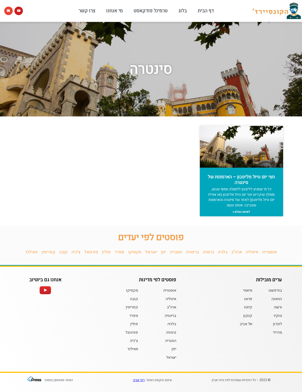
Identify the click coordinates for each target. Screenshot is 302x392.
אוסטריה (269, 252)
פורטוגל (91, 252)
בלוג (182, 10)
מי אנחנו (114, 10)
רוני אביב (139, 380)
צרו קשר (87, 10)
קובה (63, 252)
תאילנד (31, 252)
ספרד (119, 252)
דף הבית (206, 10)
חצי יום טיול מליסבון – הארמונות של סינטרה (241, 180)
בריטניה (192, 252)
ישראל (151, 252)
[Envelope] (8, 11)
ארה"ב (236, 252)
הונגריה (176, 252)
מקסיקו (134, 252)
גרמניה (208, 252)
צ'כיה (75, 252)
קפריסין (48, 252)
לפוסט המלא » (241, 212)
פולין (106, 252)
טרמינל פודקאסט (151, 10)
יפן (163, 252)
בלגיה (222, 252)
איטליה (252, 252)
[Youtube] (18, 11)
